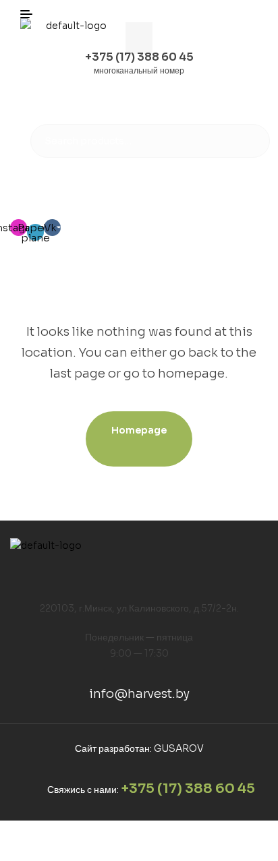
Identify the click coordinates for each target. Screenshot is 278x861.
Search (251, 141)
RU (226, 193)
